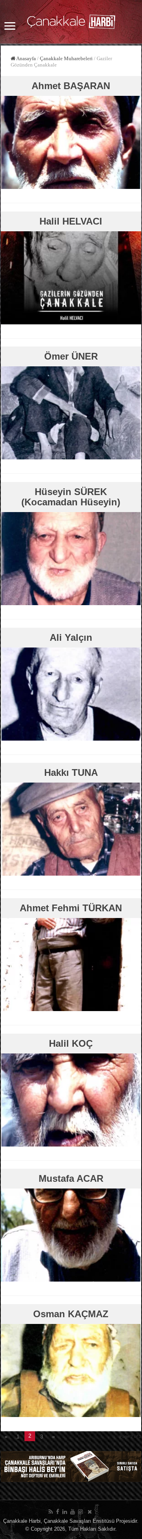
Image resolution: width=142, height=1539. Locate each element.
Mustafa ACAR (71, 1178)
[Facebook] (57, 1511)
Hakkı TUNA (71, 772)
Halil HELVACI (70, 221)
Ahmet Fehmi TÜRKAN (71, 908)
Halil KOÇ (71, 1043)
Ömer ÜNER (71, 356)
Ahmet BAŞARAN (71, 85)
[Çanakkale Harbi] (71, 20)
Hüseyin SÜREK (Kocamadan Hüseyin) (70, 496)
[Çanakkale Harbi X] (90, 1511)
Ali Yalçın (71, 637)
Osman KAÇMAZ (70, 1314)
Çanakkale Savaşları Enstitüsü (79, 1521)
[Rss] (51, 1511)
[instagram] (80, 1511)
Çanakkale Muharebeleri (66, 58)
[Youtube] (72, 1511)
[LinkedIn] (65, 1511)
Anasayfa (25, 58)
